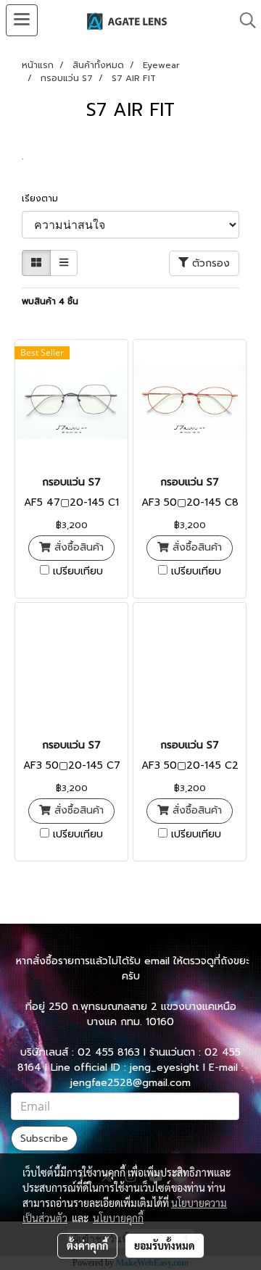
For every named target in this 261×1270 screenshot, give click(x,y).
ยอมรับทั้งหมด (164, 1245)
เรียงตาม (44, 198)
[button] (242, 20)
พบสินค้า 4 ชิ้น (50, 301)
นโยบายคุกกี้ (118, 1217)
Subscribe (44, 1138)
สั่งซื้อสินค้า (77, 547)
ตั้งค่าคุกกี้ (87, 1245)
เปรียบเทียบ (78, 571)
